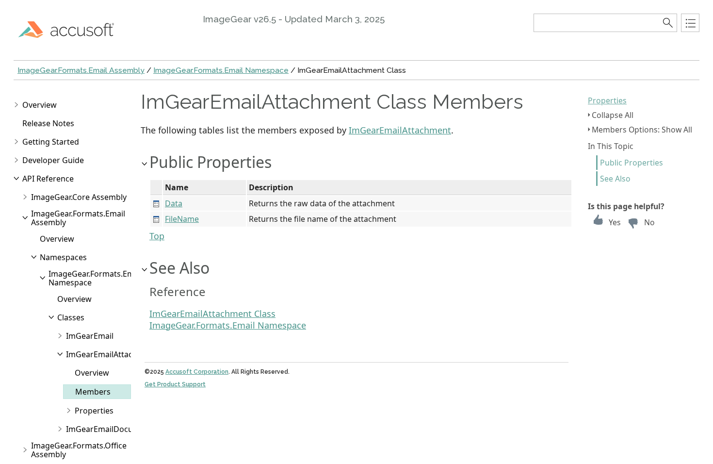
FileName (182, 219)
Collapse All (612, 115)
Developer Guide (53, 160)
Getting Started (50, 142)
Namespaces (63, 257)
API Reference (48, 178)
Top (156, 236)
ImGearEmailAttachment (111, 354)
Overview (39, 105)
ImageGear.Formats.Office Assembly (79, 450)
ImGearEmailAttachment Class (212, 313)
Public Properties (631, 162)
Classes (70, 317)
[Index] (690, 23)
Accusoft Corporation (196, 371)
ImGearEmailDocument (109, 429)
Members (93, 392)
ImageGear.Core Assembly (79, 197)
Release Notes (48, 123)
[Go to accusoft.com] (72, 29)
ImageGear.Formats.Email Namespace (221, 70)
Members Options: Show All (642, 129)
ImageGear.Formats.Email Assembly (81, 70)
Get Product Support (175, 384)
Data (173, 203)
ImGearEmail (89, 336)
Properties (607, 100)
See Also (615, 178)
